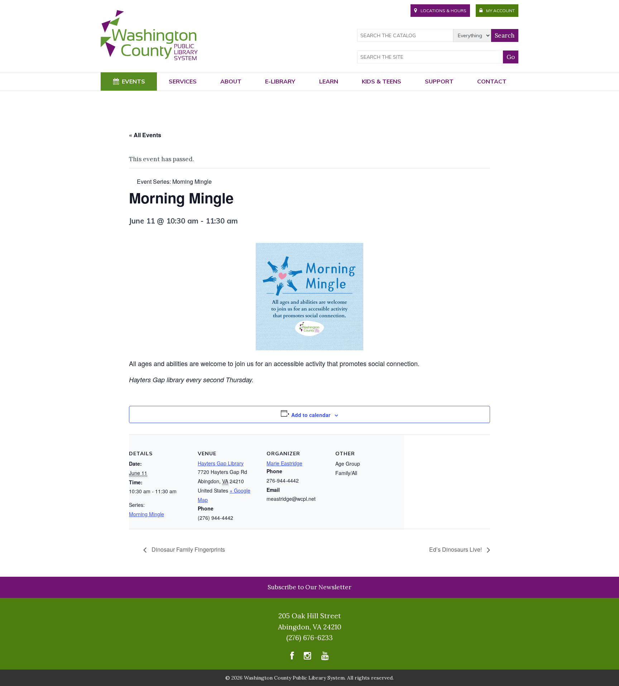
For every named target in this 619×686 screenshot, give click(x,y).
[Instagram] (307, 657)
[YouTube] (325, 657)
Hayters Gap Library (221, 463)
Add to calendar (310, 414)
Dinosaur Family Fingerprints (187, 549)
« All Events (145, 135)
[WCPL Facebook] (292, 657)
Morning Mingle (146, 514)
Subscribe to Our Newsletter (309, 587)
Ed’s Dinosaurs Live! (456, 549)
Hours (443, 10)
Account (500, 10)
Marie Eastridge (284, 463)
